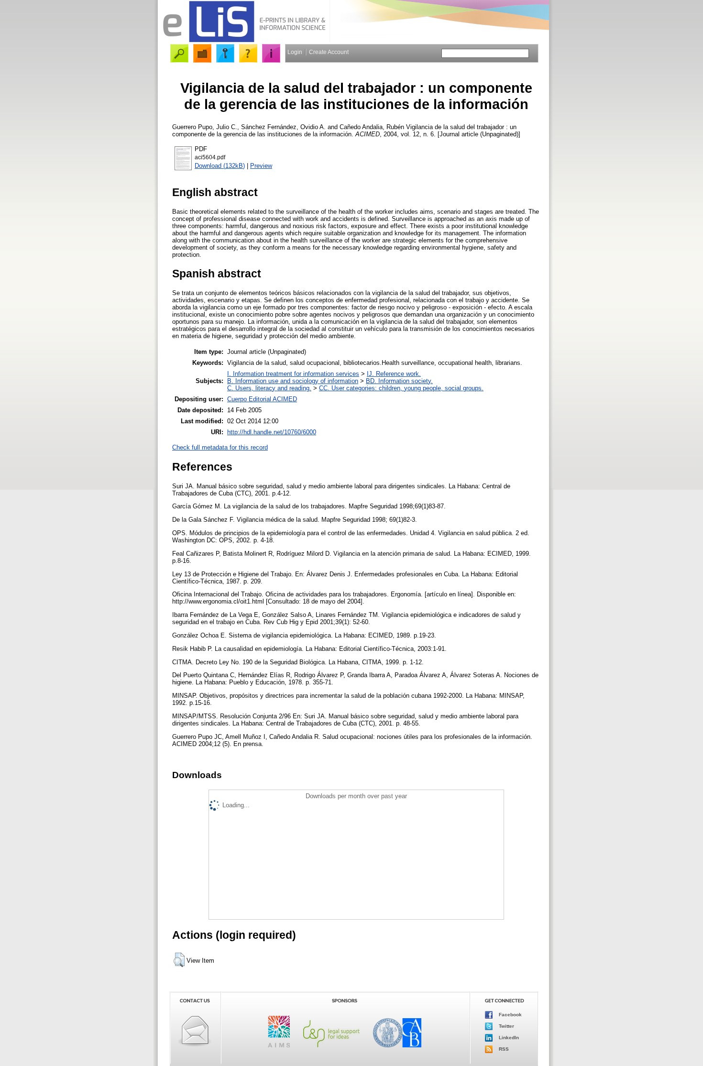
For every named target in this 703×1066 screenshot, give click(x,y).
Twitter (505, 1025)
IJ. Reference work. (394, 373)
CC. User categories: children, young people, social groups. (401, 388)
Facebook (509, 1014)
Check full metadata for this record (220, 447)
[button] (179, 960)
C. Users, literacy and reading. (269, 388)
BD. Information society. (399, 381)
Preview (261, 165)
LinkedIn (508, 1037)
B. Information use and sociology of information (292, 381)
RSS (503, 1048)
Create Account (329, 52)
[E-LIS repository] (244, 40)
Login (294, 52)
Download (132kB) (220, 165)
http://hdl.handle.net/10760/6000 (271, 432)
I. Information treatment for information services (293, 373)
